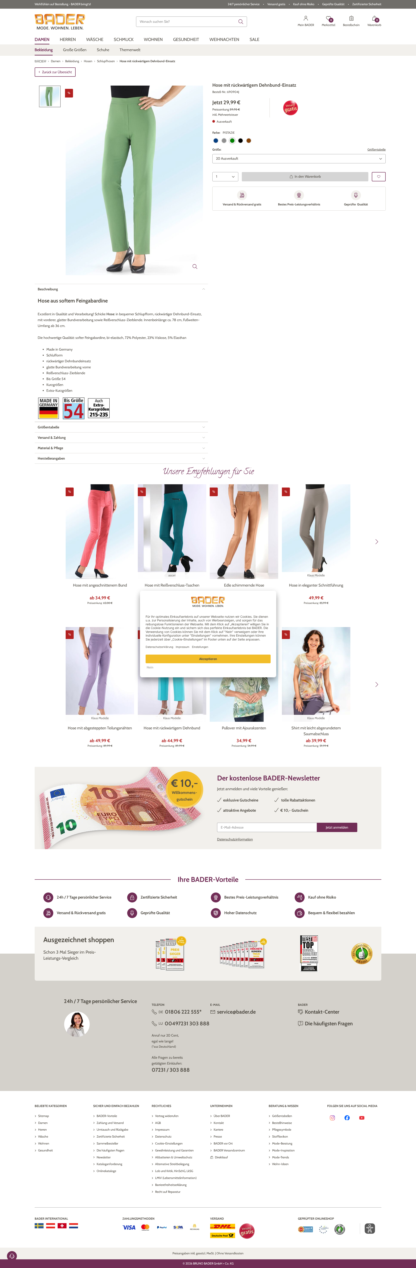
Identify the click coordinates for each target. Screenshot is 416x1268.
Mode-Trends (280, 1157)
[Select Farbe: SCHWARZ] (240, 140)
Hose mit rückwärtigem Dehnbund (172, 728)
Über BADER (222, 1116)
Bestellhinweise (282, 1123)
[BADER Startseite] (60, 21)
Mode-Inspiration (283, 1150)
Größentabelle (376, 149)
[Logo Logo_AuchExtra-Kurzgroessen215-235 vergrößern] (99, 408)
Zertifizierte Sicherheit (111, 1136)
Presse (218, 1136)
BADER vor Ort (223, 1143)
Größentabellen (282, 1116)
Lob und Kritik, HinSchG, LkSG (174, 1171)
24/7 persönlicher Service (244, 4)
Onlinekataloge (106, 1171)
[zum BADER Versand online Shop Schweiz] (62, 1225)
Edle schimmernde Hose (244, 585)
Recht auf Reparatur (167, 1192)
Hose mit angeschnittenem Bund (100, 585)
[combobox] (191, 21)
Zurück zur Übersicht (57, 72)
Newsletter (103, 1157)
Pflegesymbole (281, 1129)
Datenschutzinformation (235, 839)
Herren (42, 1129)
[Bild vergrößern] (195, 266)
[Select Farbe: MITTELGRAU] (224, 140)
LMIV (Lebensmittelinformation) (176, 1178)
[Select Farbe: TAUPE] (248, 140)
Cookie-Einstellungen (169, 1143)
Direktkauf (221, 1157)
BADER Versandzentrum (229, 1150)
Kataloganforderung (109, 1164)
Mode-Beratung (282, 1143)
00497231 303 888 (187, 1023)
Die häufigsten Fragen (110, 1150)
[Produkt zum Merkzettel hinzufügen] (379, 176)
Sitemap (43, 1116)
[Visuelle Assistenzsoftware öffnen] (367, 1228)
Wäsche (43, 1136)
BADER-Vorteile (107, 1116)
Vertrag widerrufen (167, 1116)
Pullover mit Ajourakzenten (244, 728)
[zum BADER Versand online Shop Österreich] (50, 1225)
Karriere (218, 1129)
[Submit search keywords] (241, 21)
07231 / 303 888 (171, 1070)
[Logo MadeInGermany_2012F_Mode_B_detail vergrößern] (48, 408)
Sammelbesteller (107, 1143)
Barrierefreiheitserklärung (171, 1185)
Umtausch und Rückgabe (112, 1129)
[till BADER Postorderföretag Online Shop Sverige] (39, 1225)
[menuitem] (42, 39)
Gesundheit (45, 1150)
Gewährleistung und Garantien (174, 1150)
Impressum (162, 1129)
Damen (43, 1123)
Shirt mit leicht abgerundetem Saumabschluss (316, 731)
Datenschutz (163, 1136)
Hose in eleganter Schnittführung (316, 585)
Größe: (216, 149)
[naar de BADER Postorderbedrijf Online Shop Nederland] (73, 1225)
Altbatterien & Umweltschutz (173, 1157)
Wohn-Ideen (280, 1164)
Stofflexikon (280, 1136)
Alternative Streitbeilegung (172, 1164)
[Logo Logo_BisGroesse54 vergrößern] (73, 408)
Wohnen (43, 1143)
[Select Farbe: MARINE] (215, 140)
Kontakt (219, 1123)
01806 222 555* (183, 1012)
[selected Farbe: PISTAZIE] (232, 140)
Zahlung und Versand (110, 1123)
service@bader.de (236, 1012)
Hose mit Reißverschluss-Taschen (172, 585)
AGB (158, 1123)
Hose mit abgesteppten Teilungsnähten (100, 728)
